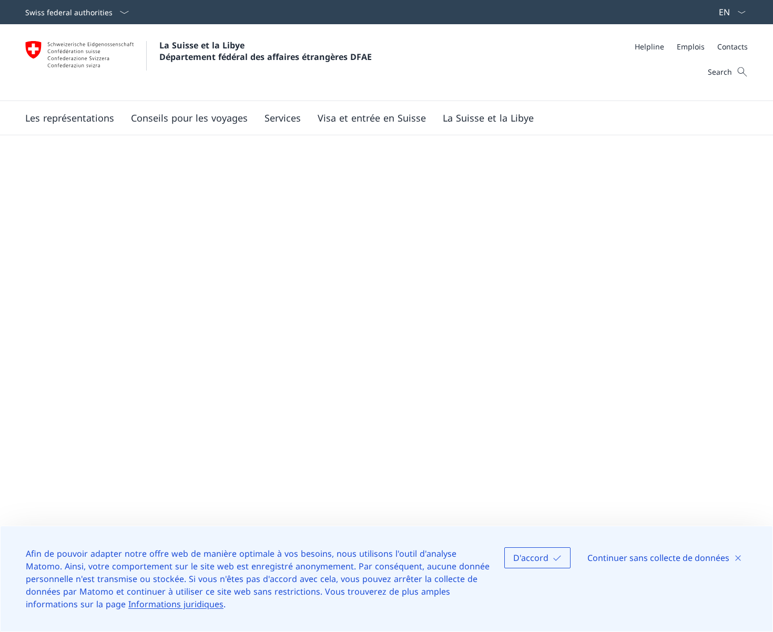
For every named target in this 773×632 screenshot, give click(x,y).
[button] (70, 118)
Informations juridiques (175, 604)
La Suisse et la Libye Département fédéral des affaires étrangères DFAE (265, 51)
